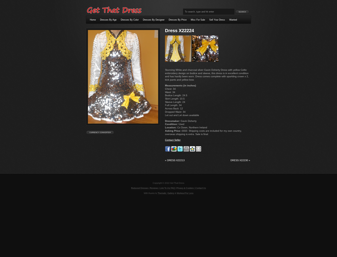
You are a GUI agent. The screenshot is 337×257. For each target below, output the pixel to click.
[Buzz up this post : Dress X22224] (174, 151)
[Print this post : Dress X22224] (186, 151)
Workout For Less (185, 193)
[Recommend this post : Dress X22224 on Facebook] (168, 151)
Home (93, 19)
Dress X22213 (175, 160)
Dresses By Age (108, 19)
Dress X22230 (240, 160)
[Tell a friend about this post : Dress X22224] (198, 151)
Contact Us (200, 188)
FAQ (173, 188)
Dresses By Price (178, 19)
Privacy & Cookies (185, 188)
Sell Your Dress (217, 19)
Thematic (162, 193)
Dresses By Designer (153, 19)
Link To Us (165, 188)
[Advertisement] (168, 225)
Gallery (170, 193)
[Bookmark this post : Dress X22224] (192, 151)
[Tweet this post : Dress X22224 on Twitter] (180, 151)
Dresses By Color (130, 19)
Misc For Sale (198, 19)
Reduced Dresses (139, 188)
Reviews (154, 188)
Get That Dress (114, 9)
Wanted (233, 19)
